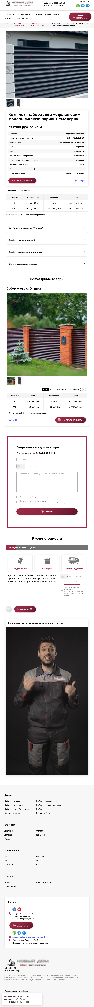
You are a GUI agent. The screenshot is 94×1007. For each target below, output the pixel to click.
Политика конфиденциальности (18, 994)
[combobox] (21, 466)
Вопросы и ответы (44, 882)
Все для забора (43, 813)
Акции (7, 882)
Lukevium (25, 991)
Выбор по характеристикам (48, 805)
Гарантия (40, 835)
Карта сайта (41, 865)
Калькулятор (24, 14)
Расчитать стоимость (72, 420)
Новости (40, 857)
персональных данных (44, 497)
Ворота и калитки (12, 813)
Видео (7, 861)
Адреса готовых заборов (47, 14)
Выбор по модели (12, 801)
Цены (45, 389)
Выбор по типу (43, 809)
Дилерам (8, 835)
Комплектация (74, 389)
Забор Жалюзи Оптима (24, 288)
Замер (7, 839)
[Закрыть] (40, 996)
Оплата (39, 831)
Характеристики (58, 389)
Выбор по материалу (14, 805)
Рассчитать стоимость (22, 181)
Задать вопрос (79, 181)
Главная (7, 23)
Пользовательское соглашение (18, 997)
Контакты (8, 865)
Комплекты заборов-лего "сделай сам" (38, 24)
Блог (6, 857)
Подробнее (24, 1002)
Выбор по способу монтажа (21, 24)
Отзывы (8, 19)
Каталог (8, 14)
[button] (7, 279)
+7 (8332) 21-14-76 (83, 2)
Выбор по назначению (46, 801)
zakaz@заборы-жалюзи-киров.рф (28, 937)
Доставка (8, 831)
